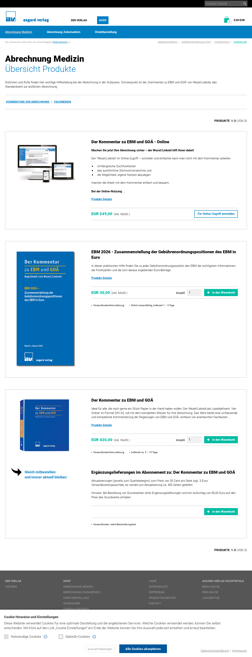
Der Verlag (79, 20)
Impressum (239, 650)
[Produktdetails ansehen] (45, 164)
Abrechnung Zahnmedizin (63, 32)
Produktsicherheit (162, 597)
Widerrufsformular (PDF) (196, 42)
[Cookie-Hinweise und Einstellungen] (45, 636)
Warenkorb (240, 42)
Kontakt (155, 603)
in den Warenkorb (223, 292)
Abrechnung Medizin (18, 32)
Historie (11, 586)
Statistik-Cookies (77, 637)
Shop (103, 20)
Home (153, 581)
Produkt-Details (101, 199)
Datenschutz (222, 42)
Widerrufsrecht (60, 42)
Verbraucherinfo (168, 42)
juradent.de (211, 597)
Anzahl (180, 293)
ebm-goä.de (210, 592)
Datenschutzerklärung (215, 650)
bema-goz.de (211, 586)
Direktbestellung (106, 32)
